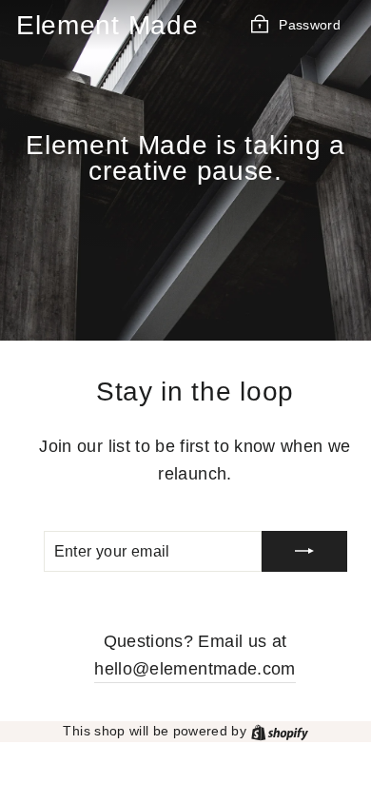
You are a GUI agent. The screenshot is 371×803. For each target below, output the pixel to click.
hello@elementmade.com (194, 668)
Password (310, 24)
